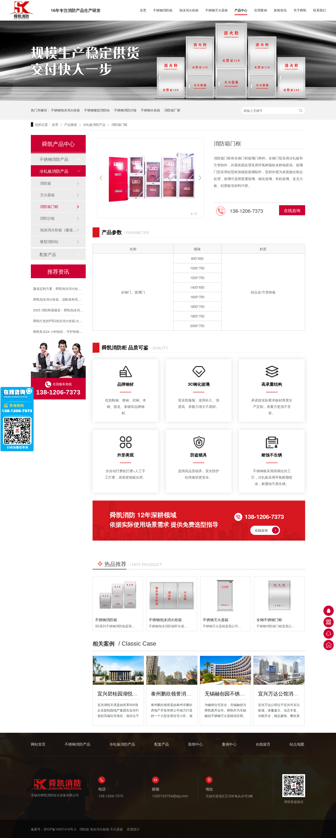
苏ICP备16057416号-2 (60, 829)
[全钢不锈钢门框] (279, 595)
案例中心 (229, 744)
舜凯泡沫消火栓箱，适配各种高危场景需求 (63, 295)
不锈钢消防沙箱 (125, 110)
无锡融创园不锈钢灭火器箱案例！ (242, 693)
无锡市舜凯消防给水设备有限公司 (55, 795)
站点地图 (297, 744)
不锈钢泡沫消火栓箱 (65, 110)
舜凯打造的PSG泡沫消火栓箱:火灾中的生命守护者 (69, 316)
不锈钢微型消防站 (97, 110)
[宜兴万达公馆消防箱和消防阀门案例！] (278, 670)
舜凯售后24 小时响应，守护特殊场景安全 (62, 327)
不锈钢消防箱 (162, 10)
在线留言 (263, 744)
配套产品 (48, 254)
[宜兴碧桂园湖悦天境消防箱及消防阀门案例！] (118, 670)
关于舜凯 (299, 10)
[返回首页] (328, 645)
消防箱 (45, 183)
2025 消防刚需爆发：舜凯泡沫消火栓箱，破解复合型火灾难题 (77, 306)
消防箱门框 (119, 124)
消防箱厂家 (172, 110)
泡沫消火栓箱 (188, 10)
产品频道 (71, 124)
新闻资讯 (280, 10)
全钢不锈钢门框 (269, 619)
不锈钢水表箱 (150, 110)
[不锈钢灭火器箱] (225, 595)
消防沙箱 (47, 218)
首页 (143, 10)
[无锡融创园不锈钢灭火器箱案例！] (225, 670)
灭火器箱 (47, 194)
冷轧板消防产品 (94, 124)
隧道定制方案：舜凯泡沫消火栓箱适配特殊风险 (66, 284)
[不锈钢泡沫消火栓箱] (172, 595)
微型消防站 (49, 241)
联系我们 (319, 10)
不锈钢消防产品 (54, 159)
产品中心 (241, 10)
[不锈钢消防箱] (118, 595)
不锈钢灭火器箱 (216, 10)
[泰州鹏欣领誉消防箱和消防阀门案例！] (171, 670)
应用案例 (260, 10)
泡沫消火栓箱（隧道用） (58, 229)
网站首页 (38, 744)
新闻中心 (195, 744)
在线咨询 (292, 210)
